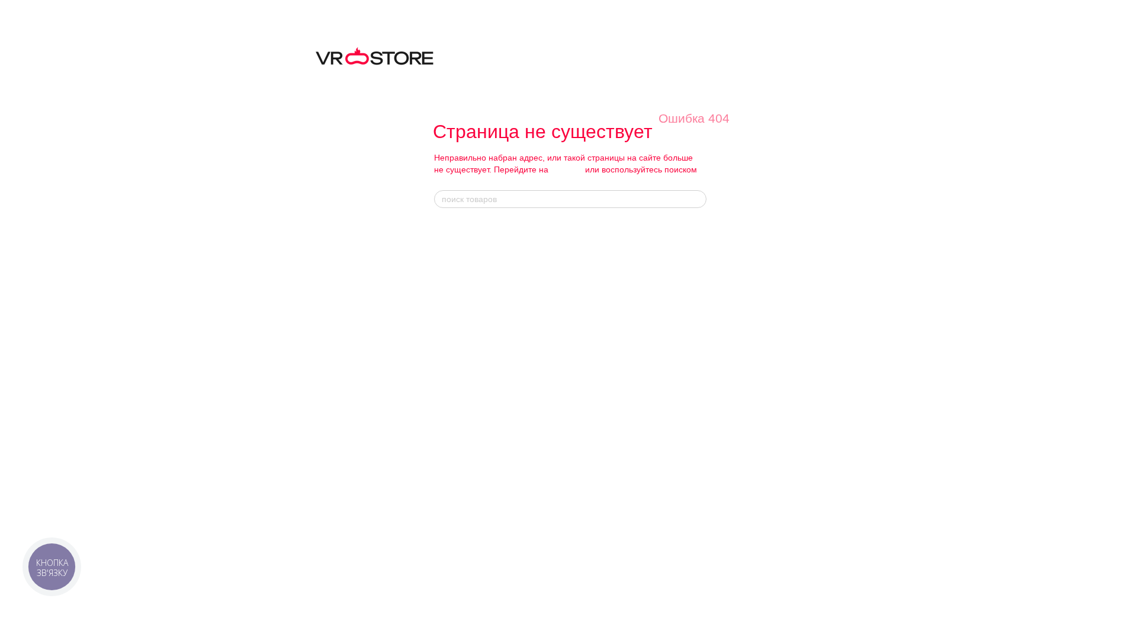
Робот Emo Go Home (593, 380)
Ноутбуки (450, 293)
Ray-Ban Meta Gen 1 (592, 241)
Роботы (447, 345)
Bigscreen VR (457, 575)
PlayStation (576, 493)
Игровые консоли (465, 306)
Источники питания (468, 370)
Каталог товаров (469, 228)
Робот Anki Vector (587, 406)
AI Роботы (577, 368)
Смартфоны (455, 319)
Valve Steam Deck (588, 467)
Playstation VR (460, 549)
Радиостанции (459, 461)
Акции (692, 312)
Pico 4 (445, 562)
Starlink (447, 448)
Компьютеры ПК (463, 280)
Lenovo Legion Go (587, 480)
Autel (687, 253)
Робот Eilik (575, 393)
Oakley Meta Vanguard (595, 332)
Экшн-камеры (458, 435)
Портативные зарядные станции (613, 542)
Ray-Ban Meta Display (594, 267)
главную (567, 169)
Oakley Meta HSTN (589, 319)
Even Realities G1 (587, 345)
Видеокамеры (458, 422)
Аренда (447, 475)
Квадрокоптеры (461, 383)
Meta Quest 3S (460, 536)
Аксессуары (577, 507)
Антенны (449, 396)
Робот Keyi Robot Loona (598, 419)
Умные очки (455, 267)
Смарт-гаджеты (461, 358)
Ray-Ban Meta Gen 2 (592, 253)
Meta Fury (573, 293)
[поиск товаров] (697, 199)
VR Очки (451, 510)
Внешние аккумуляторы (598, 555)
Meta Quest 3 (457, 523)
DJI (684, 241)
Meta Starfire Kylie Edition (601, 306)
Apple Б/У (451, 332)
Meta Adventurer (584, 280)
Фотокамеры (456, 409)
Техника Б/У (455, 253)
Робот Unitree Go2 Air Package (610, 432)
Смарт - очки (582, 228)
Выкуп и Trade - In (466, 487)
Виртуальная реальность (479, 241)
